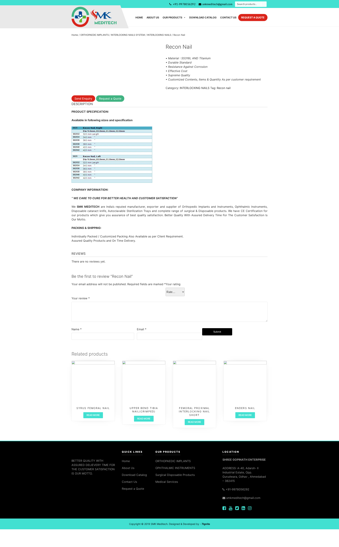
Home (139, 17)
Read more (93, 415)
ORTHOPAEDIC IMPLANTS (94, 34)
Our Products (172, 17)
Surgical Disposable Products (175, 475)
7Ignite (206, 523)
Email (141, 329)
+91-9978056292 (184, 4)
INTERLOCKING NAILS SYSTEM (128, 34)
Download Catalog (203, 17)
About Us (153, 17)
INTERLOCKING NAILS (159, 34)
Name (77, 329)
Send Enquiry (83, 98)
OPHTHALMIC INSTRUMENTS (175, 468)
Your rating (173, 284)
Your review (81, 298)
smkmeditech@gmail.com (217, 4)
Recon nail (224, 88)
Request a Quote (252, 17)
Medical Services (166, 481)
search (264, 4)
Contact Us (228, 17)
